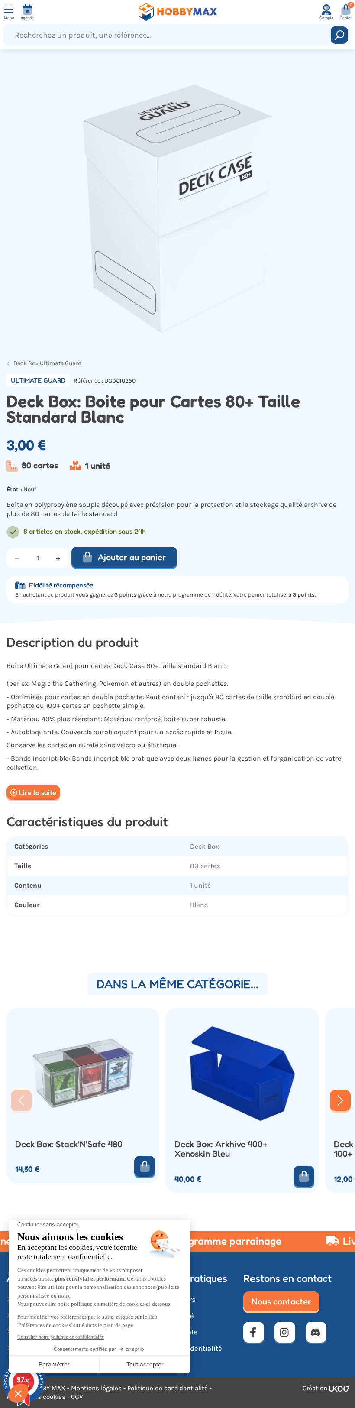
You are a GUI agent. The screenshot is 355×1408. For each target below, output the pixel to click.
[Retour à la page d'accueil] (177, 12)
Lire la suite (37, 792)
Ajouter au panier (132, 557)
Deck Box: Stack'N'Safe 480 (69, 1144)
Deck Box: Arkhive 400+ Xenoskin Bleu (221, 1149)
